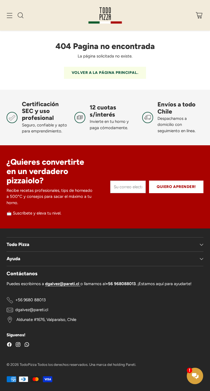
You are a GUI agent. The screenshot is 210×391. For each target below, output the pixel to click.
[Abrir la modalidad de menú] (9, 15)
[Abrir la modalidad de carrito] (199, 15)
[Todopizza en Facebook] (9, 345)
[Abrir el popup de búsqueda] (20, 15)
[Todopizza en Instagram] (18, 345)
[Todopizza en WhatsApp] (27, 345)
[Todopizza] (105, 15)
